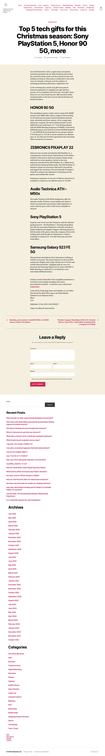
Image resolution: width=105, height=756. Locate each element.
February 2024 (14, 624)
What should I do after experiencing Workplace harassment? (29, 418)
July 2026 (12, 514)
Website (32, 371)
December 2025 (14, 537)
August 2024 (13, 600)
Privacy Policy (74, 10)
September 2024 (14, 597)
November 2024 (14, 589)
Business (46, 5)
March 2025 (12, 573)
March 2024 (13, 620)
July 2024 (12, 604)
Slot (7, 734)
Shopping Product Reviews (34, 10)
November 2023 (14, 636)
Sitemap (91, 10)
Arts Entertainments (30, 5)
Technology (54, 10)
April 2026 (12, 522)
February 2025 (14, 577)
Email (55, 363)
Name (32, 363)
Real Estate (81, 7)
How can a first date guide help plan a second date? (26, 460)
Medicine (68, 7)
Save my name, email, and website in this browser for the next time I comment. (52, 379)
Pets (74, 7)
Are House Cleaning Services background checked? (26, 428)
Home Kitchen (38, 7)
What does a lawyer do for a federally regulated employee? (29, 436)
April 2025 (12, 569)
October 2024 (13, 593)
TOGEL (9, 740)
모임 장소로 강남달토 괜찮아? (17, 452)
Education (78, 5)
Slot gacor (10, 736)
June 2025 (12, 561)
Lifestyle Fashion (58, 7)
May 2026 (12, 518)
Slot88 (8, 738)
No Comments (66, 57)
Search (8, 401)
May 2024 (12, 612)
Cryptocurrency (55, 5)
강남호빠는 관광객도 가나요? (16, 464)
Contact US (83, 10)
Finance (85, 5)
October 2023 (13, 640)
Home (20, 5)
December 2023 (14, 632)
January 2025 (13, 581)
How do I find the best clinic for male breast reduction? (27, 479)
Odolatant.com (17, 751)
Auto (39, 5)
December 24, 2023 (52, 57)
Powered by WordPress (41, 751)
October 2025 (13, 545)
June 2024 (12, 608)
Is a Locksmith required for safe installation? (23, 500)
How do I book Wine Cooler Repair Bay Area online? (26, 468)
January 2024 (13, 628)
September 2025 (14, 549)
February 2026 (14, 530)
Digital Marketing (67, 5)
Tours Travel (64, 10)
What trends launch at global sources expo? (23, 440)
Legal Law (48, 7)
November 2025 (14, 541)
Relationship (90, 7)
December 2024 (14, 585)
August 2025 (13, 553)
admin (40, 57)
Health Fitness (28, 7)
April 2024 (12, 616)
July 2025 (12, 557)
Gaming (91, 5)
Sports (47, 10)
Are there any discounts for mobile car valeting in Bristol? (28, 483)
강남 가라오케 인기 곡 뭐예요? (17, 456)
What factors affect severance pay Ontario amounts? (26, 472)
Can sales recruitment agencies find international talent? (28, 448)
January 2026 (13, 534)
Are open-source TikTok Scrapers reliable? (22, 475)
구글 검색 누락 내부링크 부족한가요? (19, 444)
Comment (33, 348)
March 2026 (13, 526)
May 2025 (12, 565)
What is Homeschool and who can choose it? (23, 432)
